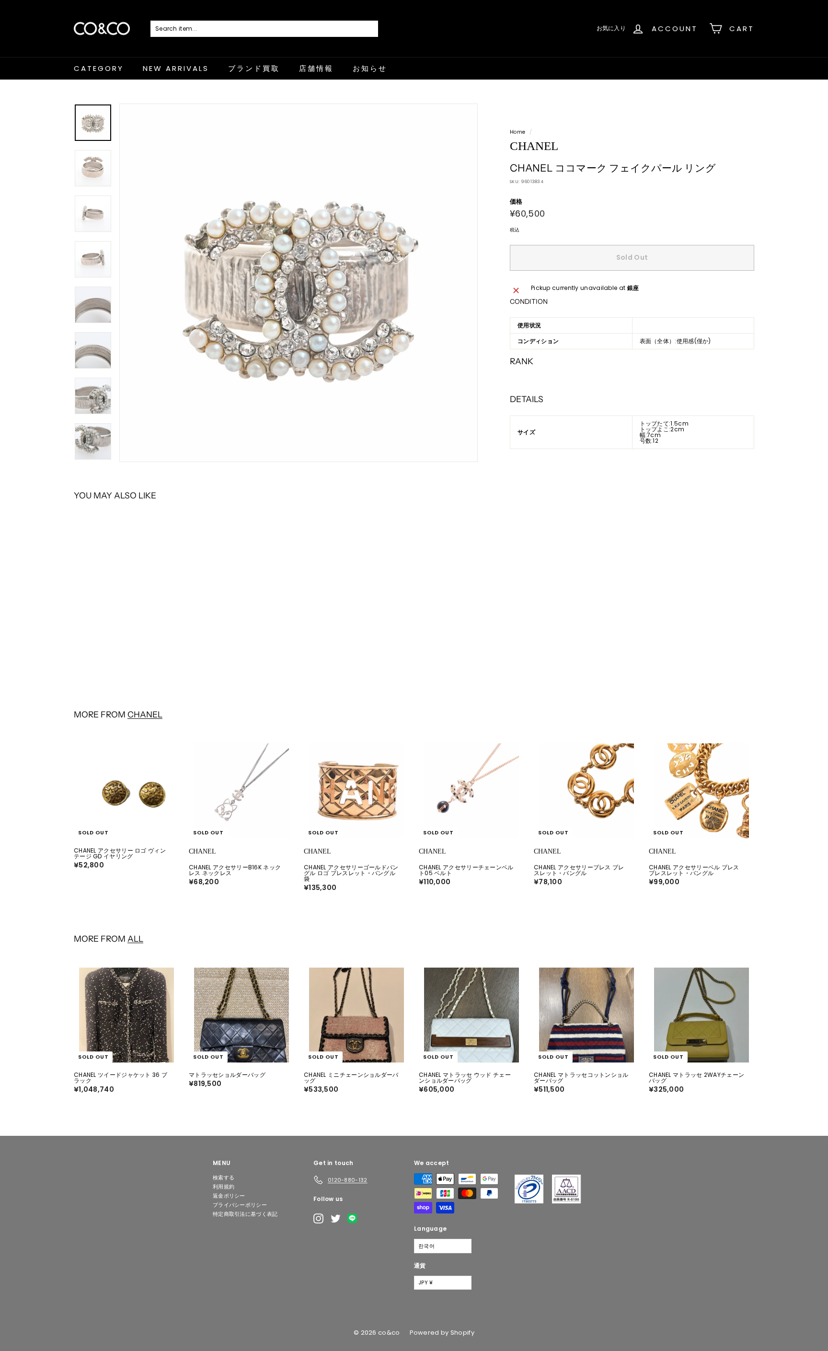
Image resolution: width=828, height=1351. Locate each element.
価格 (516, 201)
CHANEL (144, 714)
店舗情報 (316, 68)
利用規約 (223, 1186)
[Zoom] (298, 283)
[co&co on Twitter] (336, 1218)
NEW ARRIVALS (176, 68)
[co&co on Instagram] (318, 1218)
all (135, 939)
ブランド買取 (254, 68)
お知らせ (370, 68)
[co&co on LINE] (354, 1218)
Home (517, 132)
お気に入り (611, 28)
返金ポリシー (229, 1196)
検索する (223, 1177)
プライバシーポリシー (240, 1205)
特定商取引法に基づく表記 (245, 1214)
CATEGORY (99, 68)
